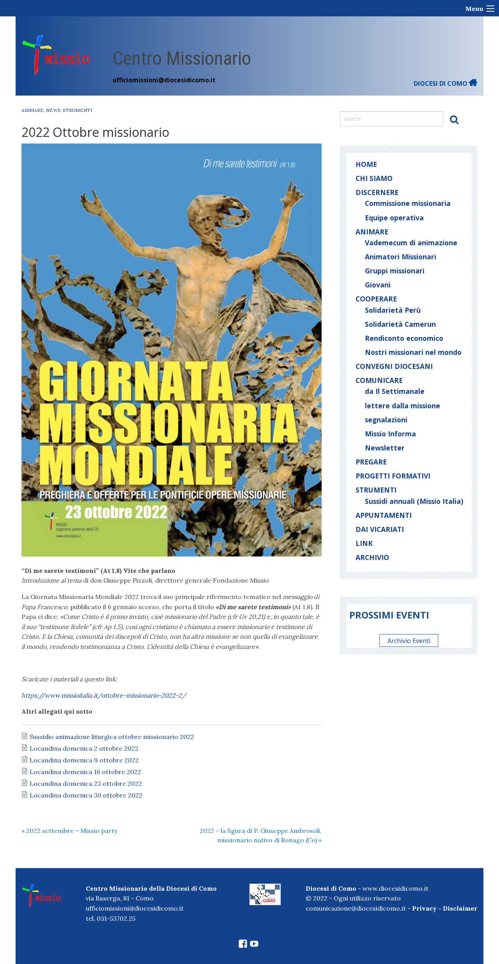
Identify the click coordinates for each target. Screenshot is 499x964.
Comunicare (379, 380)
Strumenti (77, 110)
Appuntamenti (384, 515)
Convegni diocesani (394, 366)
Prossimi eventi (389, 614)
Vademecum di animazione (411, 242)
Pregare (371, 461)
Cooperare (376, 298)
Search (454, 119)
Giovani (378, 284)
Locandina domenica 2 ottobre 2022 (84, 748)
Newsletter (385, 447)
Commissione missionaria (408, 203)
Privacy (424, 908)
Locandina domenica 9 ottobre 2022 (84, 760)
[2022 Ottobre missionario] (171, 350)
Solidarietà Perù (393, 310)
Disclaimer (460, 908)
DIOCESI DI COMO (441, 83)
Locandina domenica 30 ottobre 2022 (86, 795)
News (53, 110)
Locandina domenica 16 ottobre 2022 (85, 772)
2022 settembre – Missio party (69, 831)
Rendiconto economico (404, 338)
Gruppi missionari (395, 270)
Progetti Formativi (393, 475)
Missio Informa (390, 433)
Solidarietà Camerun (400, 324)
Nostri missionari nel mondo (413, 352)
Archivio (372, 557)
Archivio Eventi (409, 640)
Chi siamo (374, 178)
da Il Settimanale (395, 391)
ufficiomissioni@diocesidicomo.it (164, 80)
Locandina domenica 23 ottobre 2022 (86, 783)
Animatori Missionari (400, 256)
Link (364, 543)
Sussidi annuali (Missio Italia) (414, 501)
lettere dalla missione (402, 405)
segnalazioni (386, 419)
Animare (32, 110)
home (366, 164)
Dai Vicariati (380, 529)
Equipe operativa (394, 217)
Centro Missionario (182, 58)
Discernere (377, 192)
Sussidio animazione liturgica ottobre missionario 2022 (112, 737)
